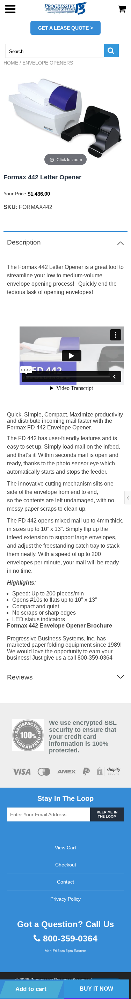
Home (10, 63)
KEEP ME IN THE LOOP (107, 814)
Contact (65, 882)
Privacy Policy (65, 899)
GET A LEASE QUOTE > (65, 28)
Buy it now (96, 989)
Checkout (65, 864)
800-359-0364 (70, 938)
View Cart (65, 847)
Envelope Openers (47, 63)
